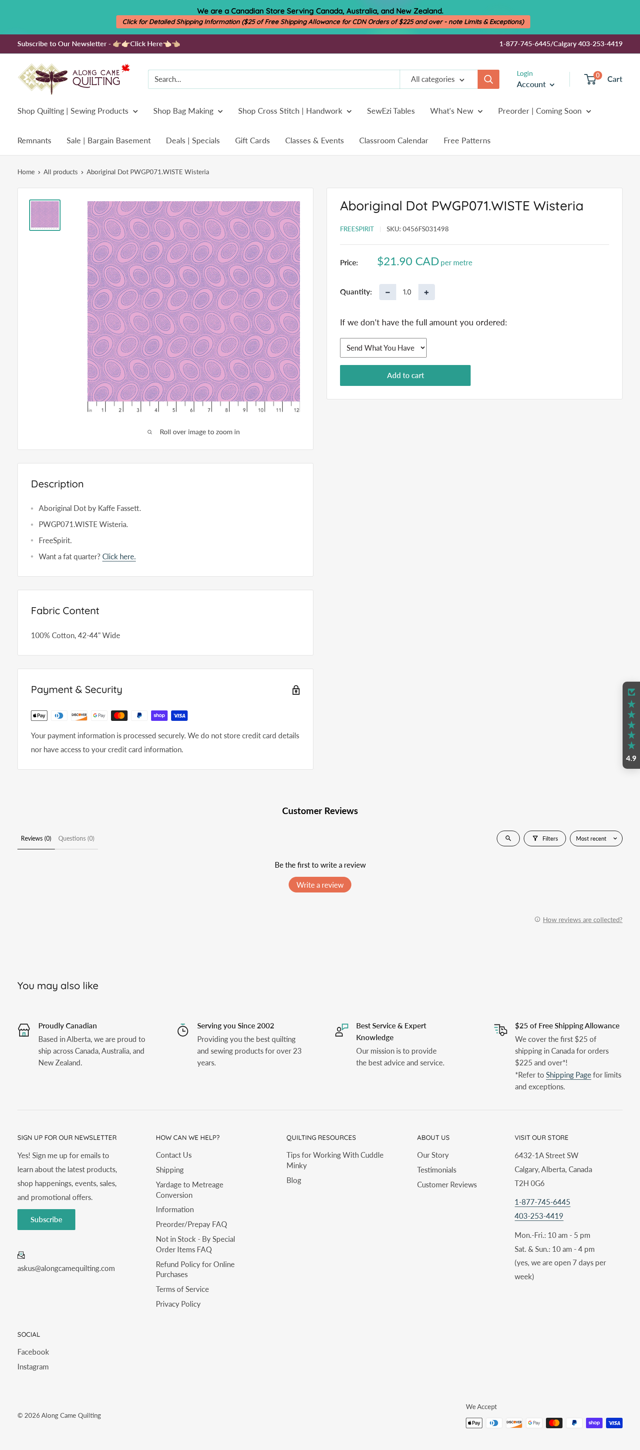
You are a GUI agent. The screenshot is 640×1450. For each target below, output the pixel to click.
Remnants (34, 140)
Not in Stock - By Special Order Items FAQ (195, 1244)
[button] (631, 725)
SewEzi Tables (391, 110)
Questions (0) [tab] (76, 838)
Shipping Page (568, 1074)
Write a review (320, 884)
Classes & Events (314, 140)
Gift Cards (252, 140)
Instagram (33, 1366)
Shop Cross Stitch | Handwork (290, 110)
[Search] (488, 79)
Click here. (119, 556)
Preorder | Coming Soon (540, 110)
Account (532, 84)
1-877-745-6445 (542, 1202)
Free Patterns (467, 140)
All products (61, 172)
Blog (293, 1180)
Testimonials (436, 1169)
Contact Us (174, 1154)
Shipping (170, 1169)
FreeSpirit (357, 229)
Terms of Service (182, 1289)
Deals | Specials (193, 140)
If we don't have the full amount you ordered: (423, 322)
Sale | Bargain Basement (109, 140)
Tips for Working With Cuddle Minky (335, 1160)
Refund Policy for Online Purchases (195, 1269)
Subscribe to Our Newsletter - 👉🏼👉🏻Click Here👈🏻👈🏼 (98, 43)
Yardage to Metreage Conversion (189, 1190)
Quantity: (356, 292)
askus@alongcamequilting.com (66, 1268)
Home (26, 172)
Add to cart (405, 375)
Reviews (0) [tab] (36, 838)
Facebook (33, 1351)
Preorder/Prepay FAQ (191, 1224)
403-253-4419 (539, 1215)
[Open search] (508, 838)
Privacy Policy (178, 1303)
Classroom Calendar (393, 140)
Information (175, 1209)
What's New (451, 110)
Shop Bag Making (183, 110)
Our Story (433, 1154)
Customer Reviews (447, 1184)
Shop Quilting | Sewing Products (72, 110)
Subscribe (46, 1219)
